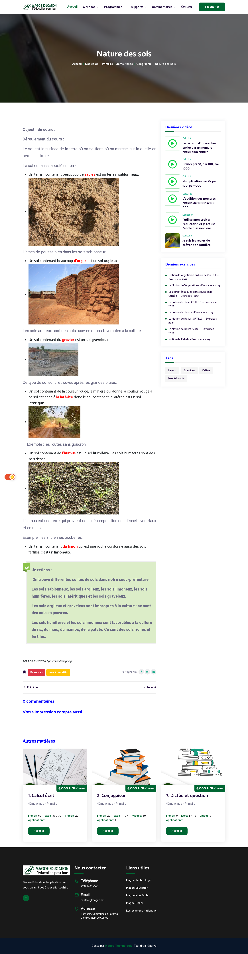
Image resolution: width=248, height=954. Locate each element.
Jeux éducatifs (176, 378)
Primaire (107, 64)
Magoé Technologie (138, 880)
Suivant (151, 687)
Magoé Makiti (134, 903)
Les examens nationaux (141, 911)
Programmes (113, 7)
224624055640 (89, 886)
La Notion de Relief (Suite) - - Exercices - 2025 (192, 331)
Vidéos (206, 370)
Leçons (172, 370)
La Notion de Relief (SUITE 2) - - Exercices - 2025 (193, 321)
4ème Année (124, 64)
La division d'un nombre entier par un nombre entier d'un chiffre (199, 147)
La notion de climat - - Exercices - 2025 (190, 313)
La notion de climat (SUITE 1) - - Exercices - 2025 (192, 304)
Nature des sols (165, 64)
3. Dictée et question (187, 796)
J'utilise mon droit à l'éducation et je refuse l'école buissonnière (199, 224)
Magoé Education (137, 888)
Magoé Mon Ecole (137, 895)
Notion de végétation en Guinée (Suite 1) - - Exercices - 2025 (193, 277)
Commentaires (162, 7)
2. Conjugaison (112, 796)
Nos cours (92, 64)
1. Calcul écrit (41, 796)
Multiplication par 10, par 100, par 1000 (199, 183)
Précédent (33, 687)
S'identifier (212, 6)
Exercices (189, 370)
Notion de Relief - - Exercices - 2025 (189, 340)
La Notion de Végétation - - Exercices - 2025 (194, 286)
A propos (89, 7)
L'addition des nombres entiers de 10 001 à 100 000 (199, 203)
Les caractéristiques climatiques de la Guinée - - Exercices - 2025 (190, 294)
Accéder (39, 830)
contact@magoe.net (92, 900)
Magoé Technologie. (119, 945)
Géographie (144, 64)
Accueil (72, 6)
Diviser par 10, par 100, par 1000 (200, 166)
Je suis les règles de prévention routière (196, 243)
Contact (186, 6)
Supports (137, 7)
